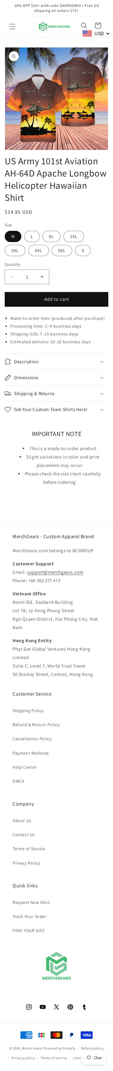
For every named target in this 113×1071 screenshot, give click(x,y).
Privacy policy (23, 1058)
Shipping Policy (28, 710)
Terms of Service (29, 848)
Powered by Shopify (59, 1048)
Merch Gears (32, 1048)
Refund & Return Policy (36, 724)
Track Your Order (29, 916)
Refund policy (92, 1048)
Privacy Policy (26, 863)
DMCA (18, 781)
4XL (38, 250)
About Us (22, 820)
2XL (74, 236)
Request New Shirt (31, 902)
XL (51, 236)
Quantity (12, 264)
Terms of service (54, 1058)
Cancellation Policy (32, 738)
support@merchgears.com (55, 572)
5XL (62, 250)
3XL (15, 250)
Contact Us (24, 834)
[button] (12, 26)
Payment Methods (31, 753)
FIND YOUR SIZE (29, 930)
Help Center (25, 767)
